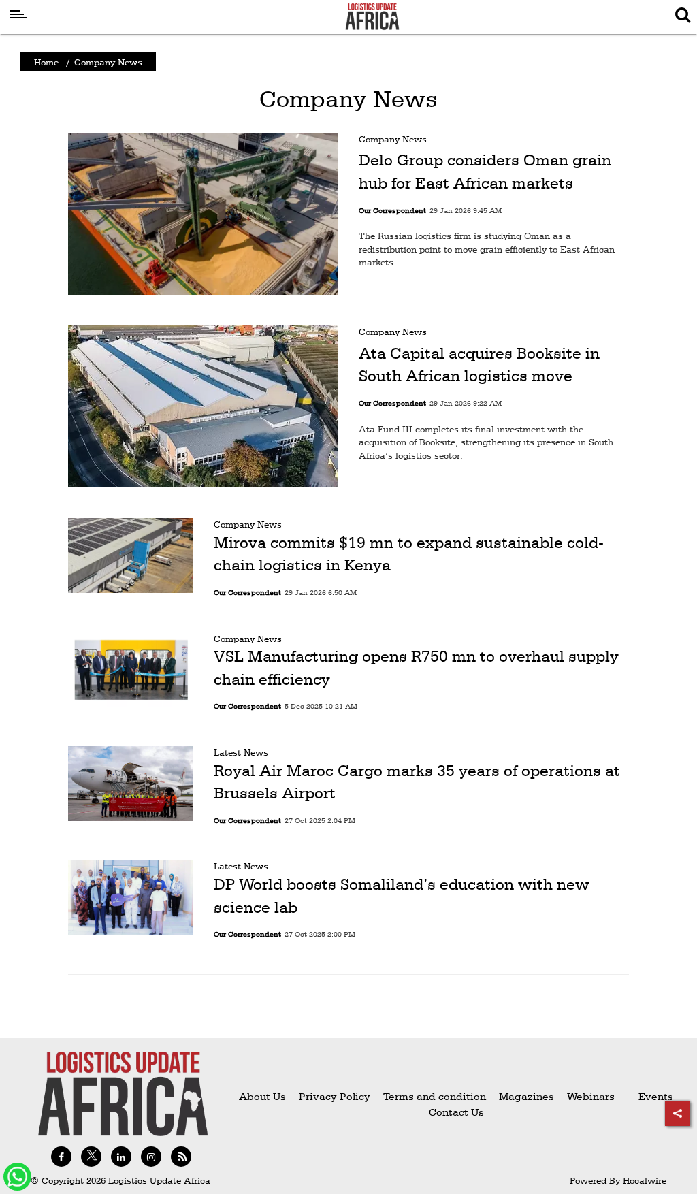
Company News (393, 138)
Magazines (528, 1096)
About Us (262, 1096)
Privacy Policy (334, 1096)
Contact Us (456, 1112)
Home (46, 62)
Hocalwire (644, 1180)
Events (650, 1096)
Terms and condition (436, 1096)
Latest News (241, 752)
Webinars (591, 1096)
